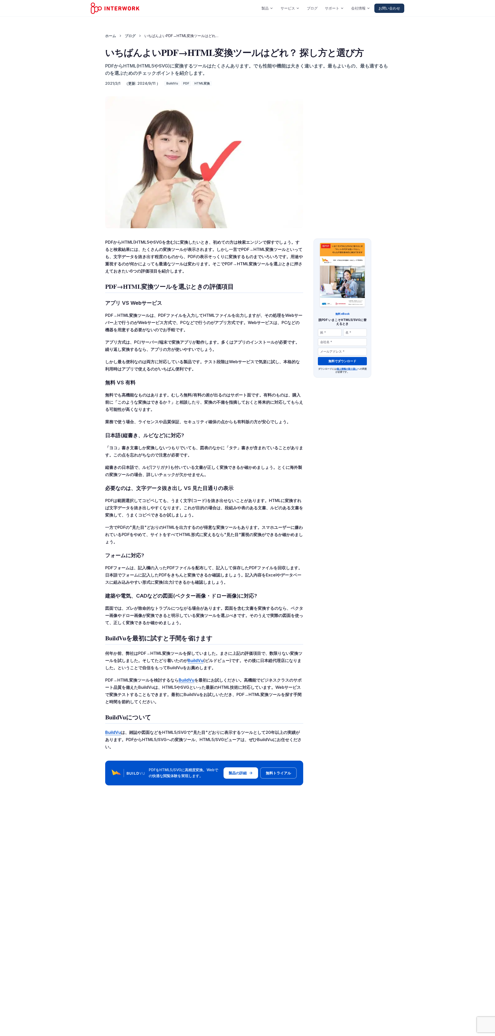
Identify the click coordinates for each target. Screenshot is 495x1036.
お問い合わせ (389, 8)
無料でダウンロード (342, 361)
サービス (287, 8)
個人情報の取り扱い (347, 369)
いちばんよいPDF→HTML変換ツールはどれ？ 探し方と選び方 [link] (183, 35)
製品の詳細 (238, 773)
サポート (332, 8)
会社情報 (358, 8)
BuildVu (172, 83)
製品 (265, 8)
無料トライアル (278, 773)
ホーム (110, 35)
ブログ (312, 8)
